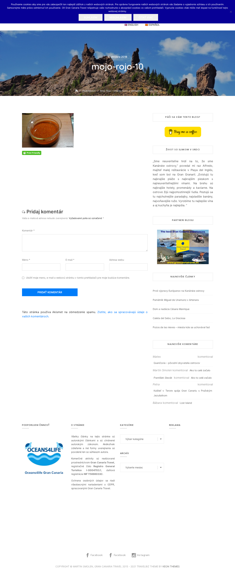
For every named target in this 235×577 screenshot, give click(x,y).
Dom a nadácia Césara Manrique (171, 309)
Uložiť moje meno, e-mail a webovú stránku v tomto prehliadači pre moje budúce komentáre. (78, 277)
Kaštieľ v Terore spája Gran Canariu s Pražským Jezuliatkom (183, 393)
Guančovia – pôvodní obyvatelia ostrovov (177, 362)
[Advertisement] (85, 179)
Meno (26, 259)
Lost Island (186, 402)
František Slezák (163, 377)
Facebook (97, 555)
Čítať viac (145, 17)
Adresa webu (116, 259)
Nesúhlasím (117, 17)
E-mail (70, 259)
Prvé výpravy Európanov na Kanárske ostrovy (178, 290)
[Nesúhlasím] (230, 11)
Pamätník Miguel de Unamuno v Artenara (176, 299)
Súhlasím (90, 17)
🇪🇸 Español (152, 24)
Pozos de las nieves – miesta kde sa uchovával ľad (181, 327)
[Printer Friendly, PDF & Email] (31, 152)
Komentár (28, 230)
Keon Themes (171, 566)
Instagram (143, 555)
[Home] (76, 90)
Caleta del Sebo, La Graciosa (169, 318)
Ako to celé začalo (200, 370)
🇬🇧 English (131, 24)
